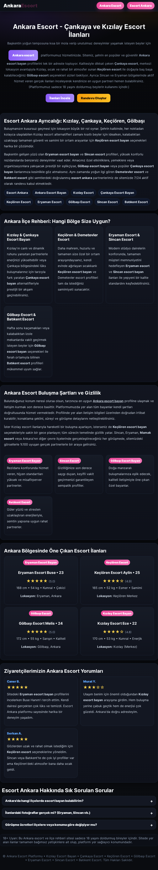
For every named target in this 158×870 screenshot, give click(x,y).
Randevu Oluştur (94, 98)
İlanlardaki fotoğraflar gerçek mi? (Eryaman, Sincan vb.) (47, 813)
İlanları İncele (60, 98)
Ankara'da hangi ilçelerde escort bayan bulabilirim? (44, 801)
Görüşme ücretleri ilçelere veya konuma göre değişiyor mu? (51, 825)
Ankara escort (23, 55)
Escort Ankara (141, 6)
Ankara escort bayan (108, 401)
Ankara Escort (110, 6)
